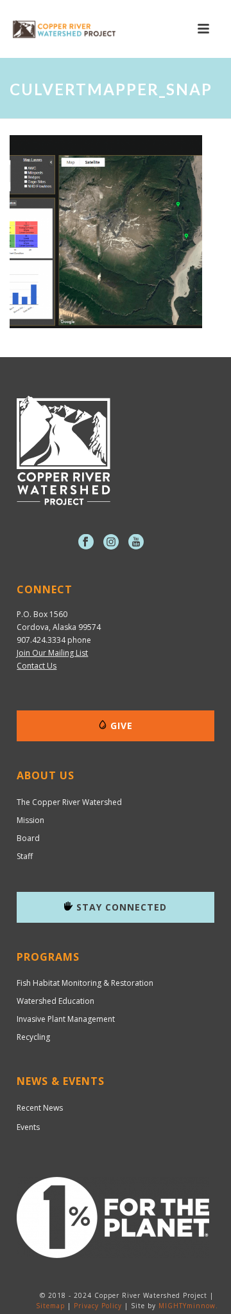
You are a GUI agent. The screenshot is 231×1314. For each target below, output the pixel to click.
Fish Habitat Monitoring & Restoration (85, 983)
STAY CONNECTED (121, 907)
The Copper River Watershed (69, 802)
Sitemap (50, 1305)
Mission (30, 820)
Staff (25, 856)
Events (28, 1127)
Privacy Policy (98, 1305)
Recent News (40, 1107)
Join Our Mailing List (52, 652)
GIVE (121, 725)
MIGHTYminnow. (188, 1305)
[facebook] (86, 542)
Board (28, 838)
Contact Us (36, 665)
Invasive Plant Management (66, 1019)
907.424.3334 (41, 639)
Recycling (33, 1037)
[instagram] (111, 542)
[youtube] (136, 542)
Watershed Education (55, 1001)
